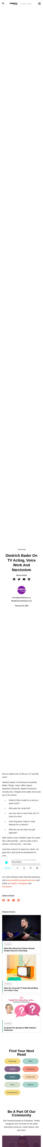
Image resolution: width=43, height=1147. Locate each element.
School (12, 1077)
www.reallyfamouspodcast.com (21, 880)
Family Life (30, 1077)
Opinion (31, 1085)
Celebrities (8, 944)
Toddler (12, 1069)
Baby (31, 1061)
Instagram (23, 883)
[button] (14, 579)
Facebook (6, 887)
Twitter (14, 883)
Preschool (30, 1069)
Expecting (12, 1061)
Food (12, 1085)
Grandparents (12, 1092)
